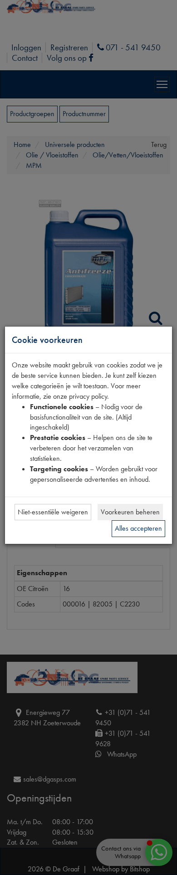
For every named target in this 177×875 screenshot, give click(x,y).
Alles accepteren (138, 528)
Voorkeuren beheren (130, 512)
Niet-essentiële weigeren (53, 512)
